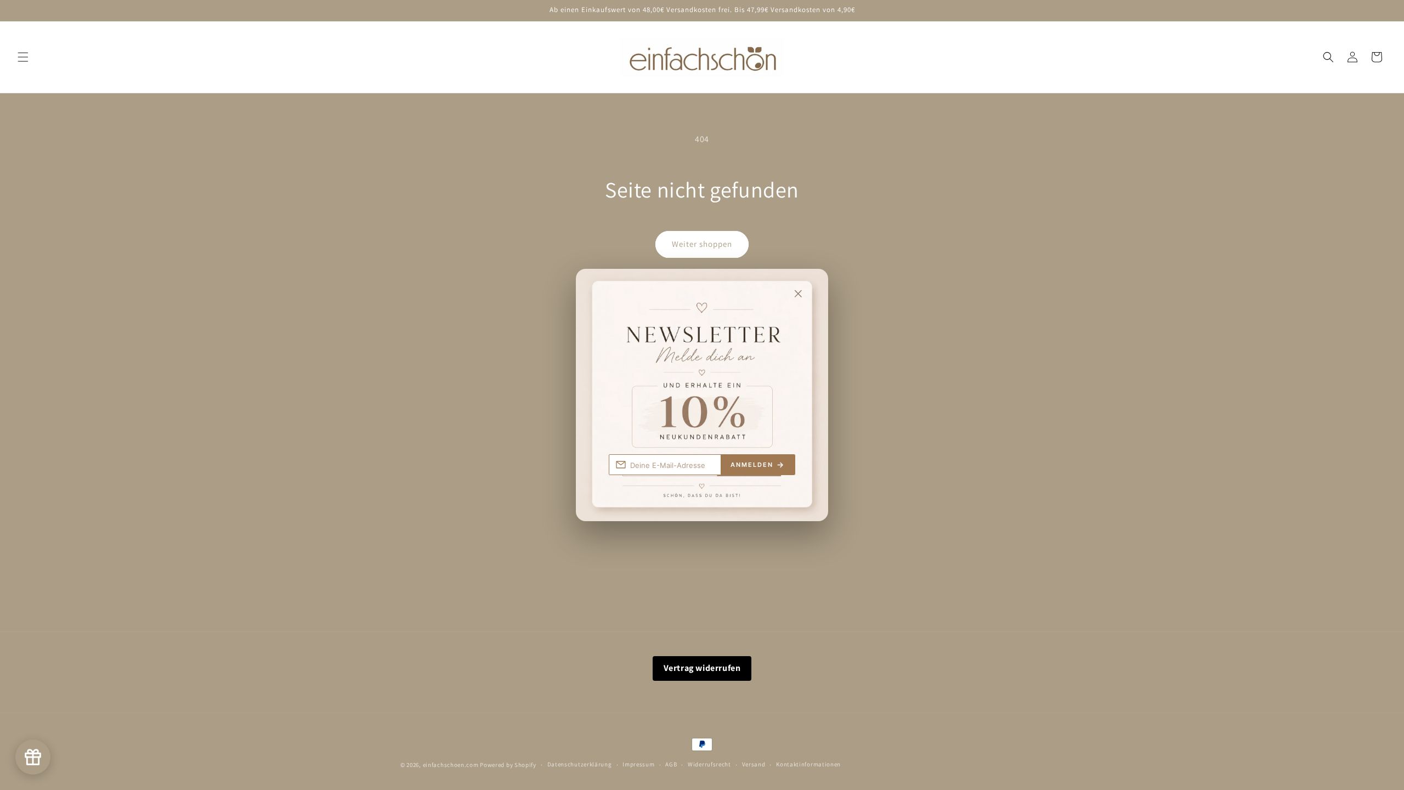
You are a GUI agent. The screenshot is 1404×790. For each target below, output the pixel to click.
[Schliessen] (809, 286)
